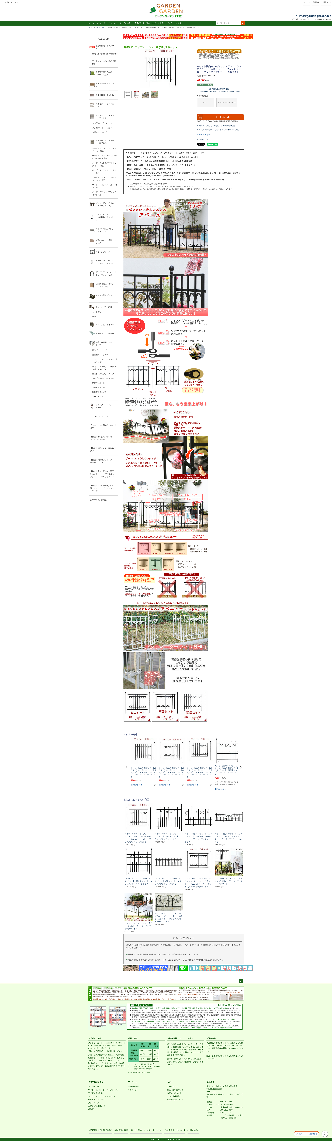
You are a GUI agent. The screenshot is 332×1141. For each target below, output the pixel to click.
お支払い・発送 (95, 1038)
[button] (126, 767)
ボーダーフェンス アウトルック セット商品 (104, 164)
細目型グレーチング (100, 355)
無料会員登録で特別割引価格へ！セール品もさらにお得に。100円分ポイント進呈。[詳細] (220, 90)
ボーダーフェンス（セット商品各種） (105, 141)
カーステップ (97, 397)
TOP (324, 1134)
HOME (91, 28)
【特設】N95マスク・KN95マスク (102, 449)
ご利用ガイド (326, 2)
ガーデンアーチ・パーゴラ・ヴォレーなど (105, 273)
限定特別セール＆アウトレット (105, 47)
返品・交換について (175, 1099)
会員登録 (316, 2)
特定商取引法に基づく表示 (101, 1130)
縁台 (94, 316)
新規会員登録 (133, 1086)
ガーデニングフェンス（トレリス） (102, 1096)
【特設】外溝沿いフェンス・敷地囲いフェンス (102, 461)
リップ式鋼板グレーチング (103, 378)
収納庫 (91, 1109)
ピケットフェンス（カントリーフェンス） (105, 204)
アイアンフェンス (101, 28)
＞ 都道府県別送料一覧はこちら (139, 1072)
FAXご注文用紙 (143, 23)
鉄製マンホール (98, 383)
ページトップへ (241, 981)
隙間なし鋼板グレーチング (103, 374)
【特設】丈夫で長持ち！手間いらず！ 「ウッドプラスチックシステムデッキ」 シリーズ (102, 474)
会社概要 (210, 1082)
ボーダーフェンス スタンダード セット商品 (104, 149)
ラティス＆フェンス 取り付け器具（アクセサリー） (105, 217)
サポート (171, 1082)
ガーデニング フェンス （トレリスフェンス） (106, 262)
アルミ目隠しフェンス (105, 95)
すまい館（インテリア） (100, 416)
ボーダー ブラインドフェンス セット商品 (104, 193)
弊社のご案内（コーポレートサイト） (146, 1130)
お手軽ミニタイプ (99, 132)
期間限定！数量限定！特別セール (105, 55)
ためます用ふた (98, 387)
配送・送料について (175, 1090)
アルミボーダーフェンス (105, 84)
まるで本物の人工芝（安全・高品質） (104, 73)
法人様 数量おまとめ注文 (175, 1130)
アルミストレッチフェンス (105, 105)
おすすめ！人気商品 (98, 500)
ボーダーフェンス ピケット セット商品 (104, 171)
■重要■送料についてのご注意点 (180, 1038)
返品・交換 (211, 1038)
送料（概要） (133, 1038)
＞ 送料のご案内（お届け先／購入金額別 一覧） (216, 126)
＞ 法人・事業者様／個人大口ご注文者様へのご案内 (218, 130)
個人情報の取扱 (121, 1130)
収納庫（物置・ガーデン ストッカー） (105, 285)
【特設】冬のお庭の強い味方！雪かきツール (101, 438)
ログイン (307, 2)
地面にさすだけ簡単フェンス (105, 241)
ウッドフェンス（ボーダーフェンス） (103, 1090)
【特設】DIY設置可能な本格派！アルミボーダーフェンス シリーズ (102, 488)
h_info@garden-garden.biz (313, 16)
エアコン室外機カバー (105, 325)
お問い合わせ (194, 1130)
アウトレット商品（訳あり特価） (104, 62)
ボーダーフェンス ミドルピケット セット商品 (104, 178)
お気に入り (126, 23)
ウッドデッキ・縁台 (104, 307)
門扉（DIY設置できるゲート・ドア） (104, 230)
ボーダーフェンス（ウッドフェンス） (105, 116)
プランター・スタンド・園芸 (104, 406)
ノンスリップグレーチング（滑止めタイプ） (105, 360)
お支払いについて (174, 1093)
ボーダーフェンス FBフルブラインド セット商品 (104, 157)
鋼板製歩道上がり (99, 392)
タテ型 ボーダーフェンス (102, 128)
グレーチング (93, 1103)
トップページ (96, 23)
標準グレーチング (99, 350)
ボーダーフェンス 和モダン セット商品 (104, 186)
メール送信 (158, 23)
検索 (243, 23)
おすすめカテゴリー (97, 1082)
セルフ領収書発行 (174, 1096)
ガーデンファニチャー (105, 333)
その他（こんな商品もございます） (102, 426)
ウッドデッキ (97, 312)
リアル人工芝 (93, 1086)
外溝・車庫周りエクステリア (105, 343)
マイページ (110, 23)
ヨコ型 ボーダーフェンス (102, 123)
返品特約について (204, 139)
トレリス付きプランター (105, 296)
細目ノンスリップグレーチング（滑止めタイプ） (105, 368)
